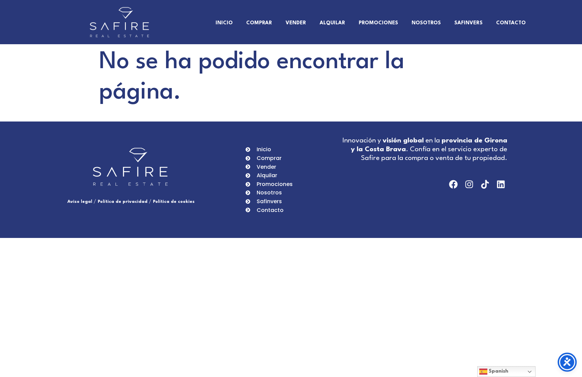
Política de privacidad (123, 201)
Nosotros (426, 23)
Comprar (259, 23)
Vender (296, 23)
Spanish (497, 371)
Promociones (378, 23)
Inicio (224, 23)
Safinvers (468, 23)
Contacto (511, 23)
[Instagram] (469, 184)
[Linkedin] (501, 184)
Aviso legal (79, 201)
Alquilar (332, 23)
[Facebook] (453, 184)
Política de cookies (174, 201)
